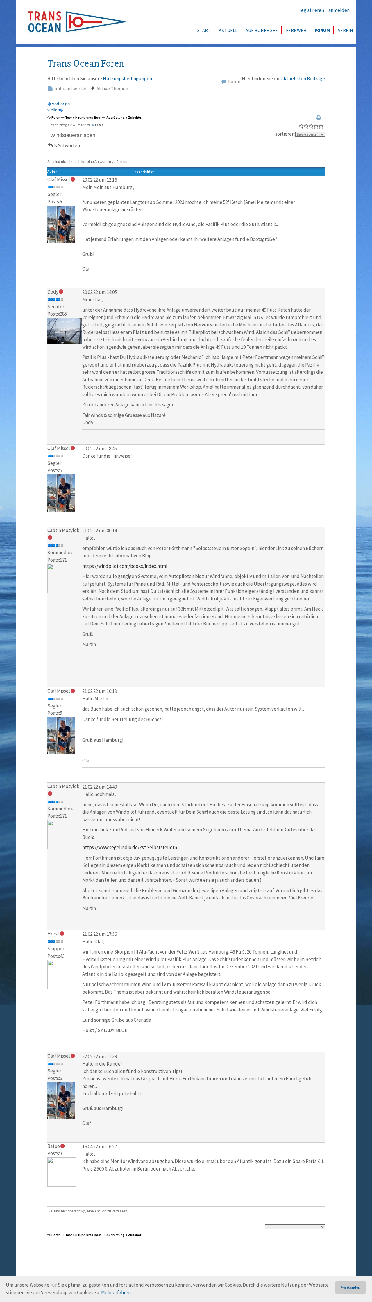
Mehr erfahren (116, 1292)
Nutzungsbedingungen (127, 78)
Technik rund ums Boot (83, 117)
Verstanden (350, 1287)
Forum (322, 30)
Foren (233, 81)
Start (204, 30)
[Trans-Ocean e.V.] (76, 21)
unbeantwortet (70, 89)
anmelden (339, 10)
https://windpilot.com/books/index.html (124, 566)
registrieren (311, 10)
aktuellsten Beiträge (303, 78)
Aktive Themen (112, 89)
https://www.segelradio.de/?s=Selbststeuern (129, 847)
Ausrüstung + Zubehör (123, 117)
